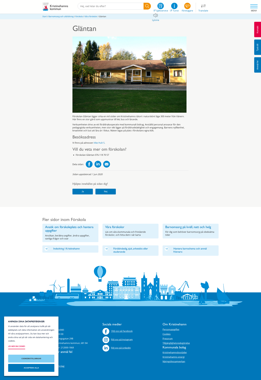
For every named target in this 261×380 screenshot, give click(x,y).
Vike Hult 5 (99, 142)
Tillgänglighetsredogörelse (176, 343)
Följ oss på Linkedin (121, 347)
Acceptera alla (31, 368)
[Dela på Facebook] (89, 164)
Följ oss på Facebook (122, 331)
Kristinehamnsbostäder (175, 352)
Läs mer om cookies (16, 346)
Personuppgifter (171, 329)
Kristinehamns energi (174, 356)
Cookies (167, 334)
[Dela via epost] (106, 164)
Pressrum (168, 338)
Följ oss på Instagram (122, 339)
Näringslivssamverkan (174, 361)
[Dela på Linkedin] (97, 164)
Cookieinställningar (31, 359)
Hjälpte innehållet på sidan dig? (90, 184)
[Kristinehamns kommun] (55, 7)
